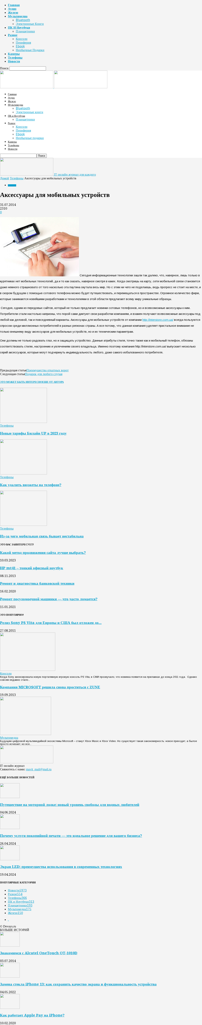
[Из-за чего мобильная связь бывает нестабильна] (23, 524)
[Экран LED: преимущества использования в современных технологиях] (10, 859)
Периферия (23, 42)
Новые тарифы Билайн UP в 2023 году (33, 433)
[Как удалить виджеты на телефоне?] (23, 473)
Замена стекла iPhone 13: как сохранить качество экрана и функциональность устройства (78, 984)
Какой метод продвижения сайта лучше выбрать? (43, 553)
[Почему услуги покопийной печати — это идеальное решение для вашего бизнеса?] (10, 828)
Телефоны (15, 57)
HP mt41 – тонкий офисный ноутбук (31, 568)
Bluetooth (23, 20)
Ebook (20, 46)
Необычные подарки (30, 50)
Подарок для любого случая (43, 374)
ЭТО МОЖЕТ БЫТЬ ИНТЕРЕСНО (21, 381)
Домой (4, 178)
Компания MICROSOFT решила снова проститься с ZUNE (50, 687)
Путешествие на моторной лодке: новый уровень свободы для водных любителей (69, 805)
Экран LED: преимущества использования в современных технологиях (61, 867)
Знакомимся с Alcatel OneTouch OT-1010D (38, 953)
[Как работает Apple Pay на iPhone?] (10, 1007)
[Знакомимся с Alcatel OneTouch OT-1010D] (10, 945)
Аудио (12, 9)
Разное (12, 35)
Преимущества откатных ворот (47, 370)
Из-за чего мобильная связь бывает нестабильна (42, 536)
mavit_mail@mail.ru (38, 769)
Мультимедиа (17, 16)
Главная (14, 5)
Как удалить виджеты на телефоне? (30, 485)
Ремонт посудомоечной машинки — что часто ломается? (48, 599)
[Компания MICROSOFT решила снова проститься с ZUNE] (25, 734)
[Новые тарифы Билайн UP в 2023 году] (23, 422)
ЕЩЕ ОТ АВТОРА (53, 381)
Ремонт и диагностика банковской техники (37, 583)
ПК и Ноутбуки (19, 27)
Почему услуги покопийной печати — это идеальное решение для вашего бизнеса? (71, 836)
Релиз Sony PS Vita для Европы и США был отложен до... (51, 623)
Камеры (14, 54)
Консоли (21, 39)
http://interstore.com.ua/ (157, 319)
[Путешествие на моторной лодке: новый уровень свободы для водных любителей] (10, 797)
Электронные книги (30, 24)
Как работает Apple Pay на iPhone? (32, 1015)
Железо (13, 12)
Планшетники (25, 31)
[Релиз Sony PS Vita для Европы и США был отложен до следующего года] (27, 669)
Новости (14, 61)
